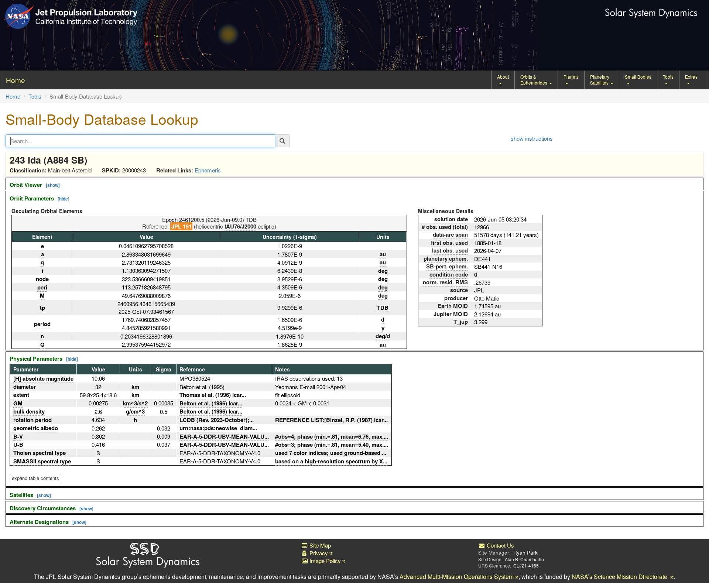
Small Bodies (638, 76)
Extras (691, 76)
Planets (571, 76)
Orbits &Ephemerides (534, 79)
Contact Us (499, 545)
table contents (35, 477)
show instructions (532, 138)
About (503, 76)
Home (13, 96)
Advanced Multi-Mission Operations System (457, 576)
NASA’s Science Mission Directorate (620, 576)
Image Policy (324, 561)
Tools (668, 76)
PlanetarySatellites (600, 79)
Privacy (318, 553)
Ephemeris (208, 170)
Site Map (319, 545)
